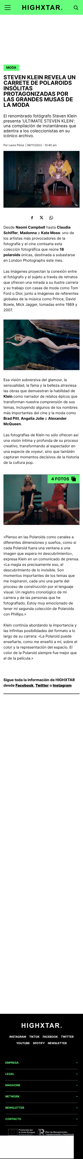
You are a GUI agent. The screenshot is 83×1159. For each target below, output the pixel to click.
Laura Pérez (16, 145)
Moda (11, 68)
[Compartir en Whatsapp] (51, 218)
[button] (8, 7)
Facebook (24, 685)
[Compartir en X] (42, 218)
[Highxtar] (42, 7)
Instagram (62, 685)
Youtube (23, 1043)
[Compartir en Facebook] (32, 218)
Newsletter (57, 1043)
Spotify (39, 1043)
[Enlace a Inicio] (42, 1027)
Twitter (42, 685)
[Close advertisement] (69, 1140)
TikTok (34, 1036)
